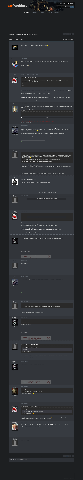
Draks (14, 125)
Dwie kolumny (72, 478)
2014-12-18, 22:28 (24, 403)
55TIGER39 (14, 422)
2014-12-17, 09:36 (24, 195)
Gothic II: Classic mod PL (42, 192)
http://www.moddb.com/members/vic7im (28, 96)
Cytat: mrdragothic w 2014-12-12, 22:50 (30, 152)
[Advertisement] (41, 23)
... (71, 34)
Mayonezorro (14, 58)
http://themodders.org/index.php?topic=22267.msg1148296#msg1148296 (35, 182)
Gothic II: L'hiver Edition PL (52, 192)
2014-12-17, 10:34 (24, 211)
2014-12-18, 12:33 (24, 361)
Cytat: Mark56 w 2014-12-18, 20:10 (29, 406)
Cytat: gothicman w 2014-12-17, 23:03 (30, 344)
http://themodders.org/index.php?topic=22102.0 (30, 228)
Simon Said (14, 235)
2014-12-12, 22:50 (24, 125)
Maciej (14, 42)
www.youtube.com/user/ (25, 97)
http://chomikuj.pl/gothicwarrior (26, 251)
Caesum (27, 179)
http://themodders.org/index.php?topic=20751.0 (30, 109)
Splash (14, 103)
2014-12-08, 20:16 (24, 58)
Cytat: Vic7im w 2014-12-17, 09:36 (29, 213)
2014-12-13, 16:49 (24, 150)
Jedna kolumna (66, 478)
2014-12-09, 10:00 (24, 74)
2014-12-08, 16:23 (24, 42)
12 (72, 34)
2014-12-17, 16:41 (24, 260)
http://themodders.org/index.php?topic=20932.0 (33, 184)
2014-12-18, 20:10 (24, 386)
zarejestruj (72, 3)
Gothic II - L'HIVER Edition (50, 424)
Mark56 (14, 386)
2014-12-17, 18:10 (24, 301)
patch (31, 393)
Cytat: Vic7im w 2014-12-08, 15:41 (29, 77)
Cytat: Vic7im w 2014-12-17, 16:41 (29, 319)
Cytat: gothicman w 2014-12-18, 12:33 (30, 389)
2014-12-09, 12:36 (24, 103)
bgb (14, 177)
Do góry (42, 470)
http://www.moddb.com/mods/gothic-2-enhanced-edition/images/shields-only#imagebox (38, 136)
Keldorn (14, 74)
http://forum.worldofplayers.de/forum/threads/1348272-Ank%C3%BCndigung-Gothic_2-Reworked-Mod (41, 229)
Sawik (36, 34)
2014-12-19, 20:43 (24, 422)
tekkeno (14, 438)
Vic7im (14, 150)
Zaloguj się (67, 3)
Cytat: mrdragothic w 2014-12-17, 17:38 (30, 304)
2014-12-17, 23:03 (24, 317)
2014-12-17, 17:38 (24, 276)
